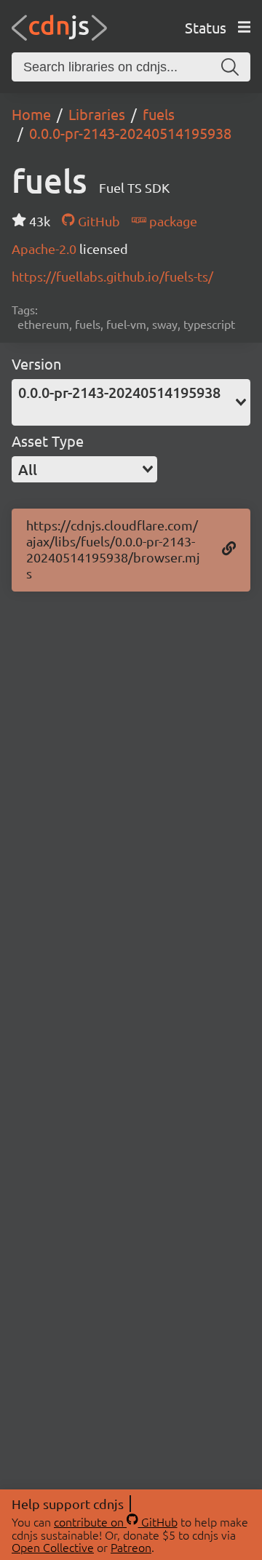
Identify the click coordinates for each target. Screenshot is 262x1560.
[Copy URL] (229, 549)
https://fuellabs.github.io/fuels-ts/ (112, 276)
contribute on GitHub (116, 1521)
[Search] (230, 67)
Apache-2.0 (45, 248)
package (171, 220)
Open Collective (53, 1547)
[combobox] (131, 402)
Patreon (131, 1547)
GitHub (97, 220)
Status (205, 27)
